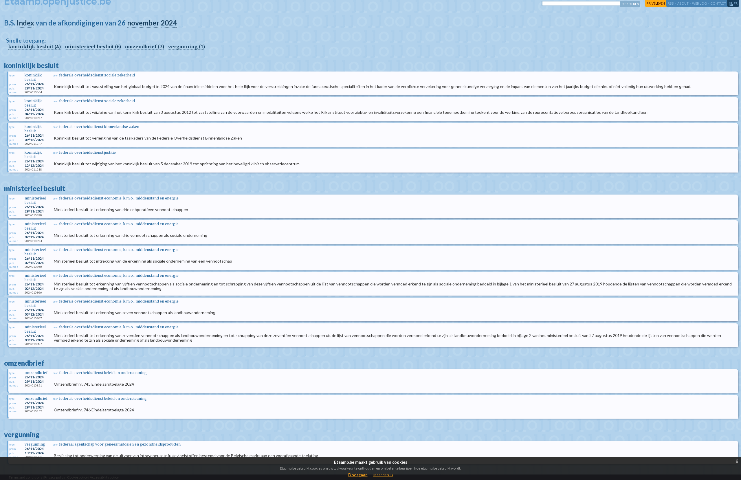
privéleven (656, 3)
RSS (671, 3)
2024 (169, 23)
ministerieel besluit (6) (93, 47)
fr (736, 3)
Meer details (383, 475)
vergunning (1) (186, 47)
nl (731, 3)
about (683, 3)
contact (718, 3)
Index (25, 23)
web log (699, 3)
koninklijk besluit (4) (34, 47)
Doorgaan (358, 474)
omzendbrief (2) (144, 47)
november (143, 23)
